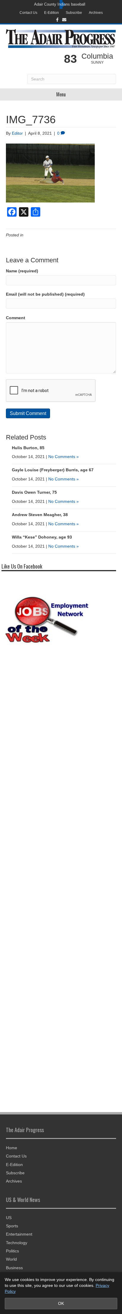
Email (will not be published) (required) (45, 294)
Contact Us (28, 13)
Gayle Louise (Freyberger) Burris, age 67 (53, 469)
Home (11, 1147)
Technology (16, 1242)
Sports (12, 1226)
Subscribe (74, 13)
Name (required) (22, 271)
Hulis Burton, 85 (28, 447)
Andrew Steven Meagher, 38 (40, 514)
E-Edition (51, 13)
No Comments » (63, 456)
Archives (96, 13)
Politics (12, 1251)
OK (61, 1303)
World (11, 1259)
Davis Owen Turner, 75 (34, 492)
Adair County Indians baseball (59, 4)
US (9, 1217)
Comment (15, 317)
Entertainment (19, 1234)
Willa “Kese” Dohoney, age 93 (42, 537)
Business (14, 1267)
